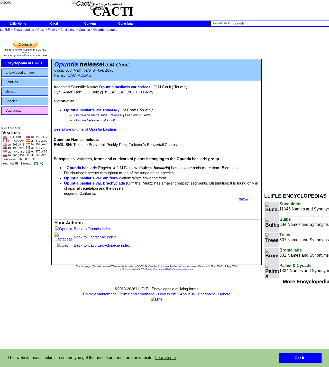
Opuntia (84, 30)
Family (52, 30)
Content (90, 23)
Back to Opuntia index (92, 229)
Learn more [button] (165, 357)
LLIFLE (5, 30)
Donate (224, 294)
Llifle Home (18, 23)
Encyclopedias (23, 30)
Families (11, 82)
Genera (10, 91)
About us (187, 294)
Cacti (54, 23)
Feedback (206, 294)
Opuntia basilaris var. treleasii (125, 87)
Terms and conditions (137, 294)
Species (11, 101)
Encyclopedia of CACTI (23, 63)
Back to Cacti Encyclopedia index (102, 245)
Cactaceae (68, 30)
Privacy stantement (99, 294)
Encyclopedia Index (20, 72)
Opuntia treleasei (105, 30)
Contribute (126, 23)
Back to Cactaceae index (95, 237)
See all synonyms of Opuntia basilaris (85, 129)
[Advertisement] (296, 110)
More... (243, 198)
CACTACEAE (79, 75)
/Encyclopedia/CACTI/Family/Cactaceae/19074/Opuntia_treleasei (156, 269)
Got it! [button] (300, 358)
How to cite (167, 294)
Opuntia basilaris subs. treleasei (98, 115)
